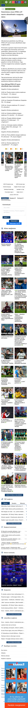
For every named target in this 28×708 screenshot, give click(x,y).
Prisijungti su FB (15, 223)
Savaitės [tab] (14, 503)
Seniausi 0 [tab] (20, 198)
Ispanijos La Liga (20, 189)
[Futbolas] (3, 9)
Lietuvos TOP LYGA (14, 194)
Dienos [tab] (5, 503)
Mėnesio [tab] (22, 503)
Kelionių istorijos (5, 655)
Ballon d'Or (3, 675)
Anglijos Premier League (19, 186)
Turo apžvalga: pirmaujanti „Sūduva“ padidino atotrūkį (14, 627)
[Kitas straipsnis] (26, 20)
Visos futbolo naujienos (14, 495)
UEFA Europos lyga (20, 184)
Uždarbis (3, 653)
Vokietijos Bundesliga (8, 189)
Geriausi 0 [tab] (5, 198)
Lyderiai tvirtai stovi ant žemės (8, 625)
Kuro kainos (4, 650)
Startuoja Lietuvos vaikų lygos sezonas (10, 636)
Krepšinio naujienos (6, 658)
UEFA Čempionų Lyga (8, 184)
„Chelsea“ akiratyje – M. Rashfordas (10, 542)
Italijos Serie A (20, 192)
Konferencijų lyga (7, 186)
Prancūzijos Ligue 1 (9, 192)
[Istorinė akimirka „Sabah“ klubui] (14, 571)
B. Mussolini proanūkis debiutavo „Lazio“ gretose (13, 531)
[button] (2, 2)
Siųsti (5, 217)
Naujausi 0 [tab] (12, 198)
